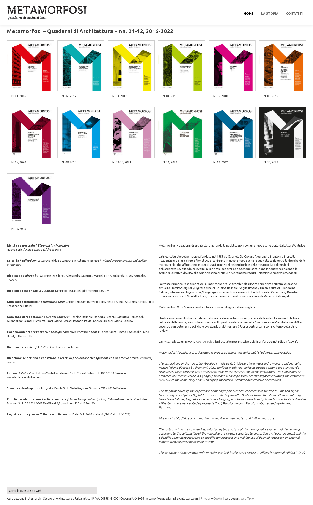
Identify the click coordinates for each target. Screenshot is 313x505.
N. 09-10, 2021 (121, 162)
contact (12, 362)
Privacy (205, 498)
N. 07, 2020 (18, 162)
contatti (145, 358)
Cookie (218, 498)
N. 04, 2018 (170, 95)
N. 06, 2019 (271, 95)
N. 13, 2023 (271, 162)
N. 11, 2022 (170, 162)
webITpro (247, 498)
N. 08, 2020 (69, 162)
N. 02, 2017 (69, 95)
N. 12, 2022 (220, 162)
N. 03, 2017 (119, 95)
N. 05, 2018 (220, 95)
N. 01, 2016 (18, 95)
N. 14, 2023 (18, 228)
